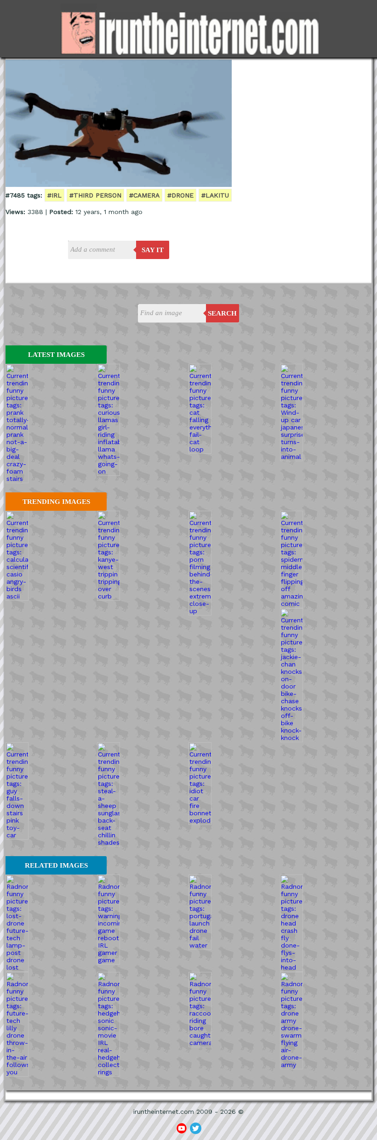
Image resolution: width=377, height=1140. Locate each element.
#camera (144, 195)
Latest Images (56, 354)
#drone (180, 195)
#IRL (54, 195)
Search (222, 313)
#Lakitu (215, 195)
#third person (95, 195)
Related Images (56, 865)
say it (153, 250)
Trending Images (56, 501)
